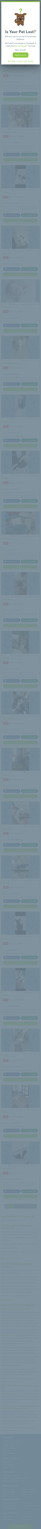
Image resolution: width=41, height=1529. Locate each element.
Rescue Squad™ (21, 46)
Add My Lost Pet (20, 55)
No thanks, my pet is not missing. (20, 61)
